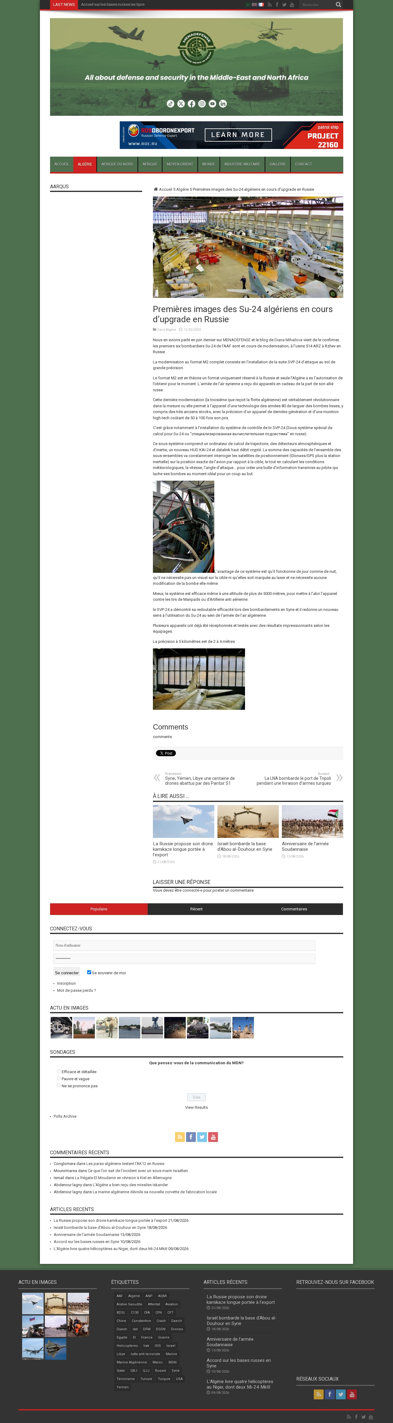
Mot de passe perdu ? (76, 990)
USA (179, 1379)
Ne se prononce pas (80, 1086)
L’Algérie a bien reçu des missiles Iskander (130, 1185)
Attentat (154, 1304)
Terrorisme (126, 1379)
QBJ (133, 1371)
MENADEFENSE (237, 340)
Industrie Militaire (242, 164)
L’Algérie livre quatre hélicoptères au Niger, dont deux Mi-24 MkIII (110, 1248)
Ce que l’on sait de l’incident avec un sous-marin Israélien (138, 1170)
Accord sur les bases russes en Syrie (113, 4)
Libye (121, 1354)
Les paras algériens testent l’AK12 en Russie (125, 1163)
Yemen (123, 1387)
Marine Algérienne (132, 1362)
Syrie (176, 1371)
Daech (176, 1321)
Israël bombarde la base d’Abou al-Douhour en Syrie (244, 846)
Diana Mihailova (288, 340)
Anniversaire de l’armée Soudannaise (305, 846)
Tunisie (146, 1379)
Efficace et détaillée (79, 1071)
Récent (196, 909)
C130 (134, 1313)
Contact (303, 164)
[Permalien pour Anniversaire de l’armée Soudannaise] (312, 836)
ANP (149, 1296)
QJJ (146, 1371)
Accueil (61, 164)
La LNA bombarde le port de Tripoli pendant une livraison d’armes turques (294, 779)
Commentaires (294, 909)
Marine (171, 1354)
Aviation (171, 1304)
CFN (158, 1313)
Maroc (158, 1362)
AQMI (162, 1296)
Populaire (99, 909)
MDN (173, 1362)
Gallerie (278, 164)
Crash (161, 1321)
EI (134, 1337)
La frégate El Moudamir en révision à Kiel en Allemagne (123, 1177)
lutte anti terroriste (145, 1354)
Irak (146, 1346)
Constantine (141, 1321)
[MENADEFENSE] (196, 111)
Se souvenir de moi (108, 973)
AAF (120, 1296)
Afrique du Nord (117, 164)
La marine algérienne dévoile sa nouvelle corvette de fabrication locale (155, 1192)
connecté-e (192, 890)
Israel (170, 1346)
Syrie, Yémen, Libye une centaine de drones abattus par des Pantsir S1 (200, 779)
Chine (121, 1321)
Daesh (122, 1329)
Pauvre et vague (75, 1079)
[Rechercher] (338, 4)
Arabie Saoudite (129, 1304)
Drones (177, 1329)
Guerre (163, 1337)
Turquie (164, 1379)
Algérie (85, 164)
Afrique (150, 164)
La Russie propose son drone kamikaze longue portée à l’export (183, 849)
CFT (170, 1313)
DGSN (160, 1329)
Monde (208, 164)
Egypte (122, 1337)
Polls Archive (65, 1116)
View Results (196, 1107)
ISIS (158, 1346)
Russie (160, 1371)
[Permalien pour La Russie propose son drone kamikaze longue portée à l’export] (183, 836)
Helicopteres (127, 1346)
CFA (147, 1313)
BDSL (121, 1313)
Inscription (66, 983)
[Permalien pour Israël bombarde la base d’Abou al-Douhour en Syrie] (248, 836)
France (147, 1337)
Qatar (121, 1371)
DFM (146, 1329)
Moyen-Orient (180, 164)
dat (135, 1329)
